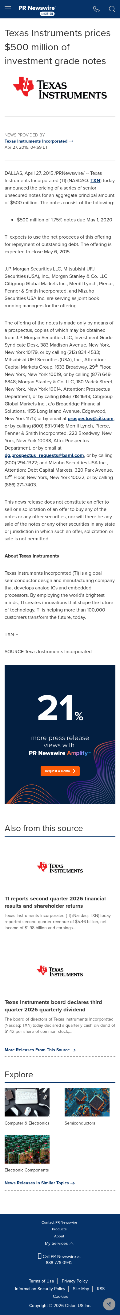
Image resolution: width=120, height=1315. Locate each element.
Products (59, 1229)
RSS (101, 1289)
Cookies (60, 1296)
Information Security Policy (40, 1289)
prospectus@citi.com (91, 418)
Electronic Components (27, 1170)
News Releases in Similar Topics (37, 1183)
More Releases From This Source (37, 1050)
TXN (95, 180)
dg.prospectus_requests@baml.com (44, 455)
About (59, 1236)
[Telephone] (96, 9)
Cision (71, 1305)
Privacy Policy (75, 1281)
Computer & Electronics (27, 1123)
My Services (57, 1243)
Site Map (81, 1289)
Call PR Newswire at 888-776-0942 (61, 1259)
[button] (60, 87)
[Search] (112, 9)
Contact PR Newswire (59, 1222)
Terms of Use (41, 1281)
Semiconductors (80, 1123)
